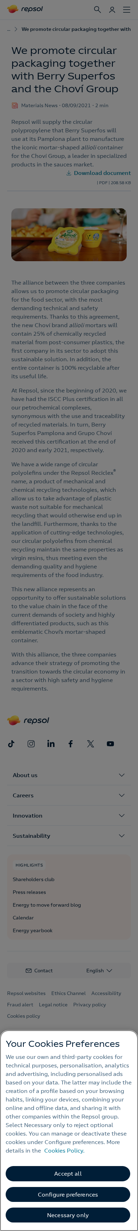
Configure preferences (68, 1194)
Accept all (68, 1173)
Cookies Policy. (64, 1150)
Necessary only (68, 1215)
